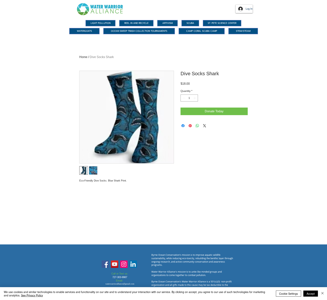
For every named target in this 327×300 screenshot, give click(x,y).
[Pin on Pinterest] (190, 125)
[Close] (322, 293)
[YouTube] (114, 264)
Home (83, 57)
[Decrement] (183, 98)
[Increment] (195, 98)
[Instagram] (124, 264)
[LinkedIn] (133, 264)
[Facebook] (105, 264)
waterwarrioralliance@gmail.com (119, 284)
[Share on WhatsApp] (197, 125)
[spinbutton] (189, 98)
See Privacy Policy (32, 295)
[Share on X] (204, 125)
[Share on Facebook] (183, 125)
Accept (311, 293)
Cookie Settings (288, 293)
